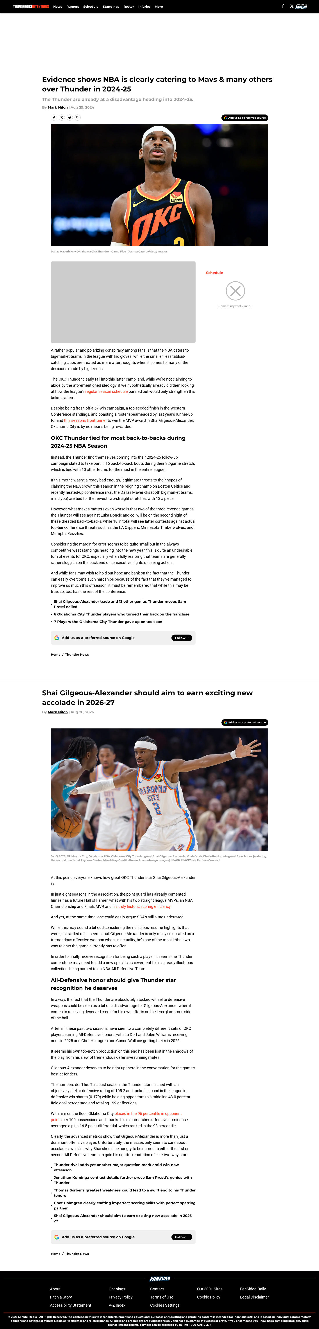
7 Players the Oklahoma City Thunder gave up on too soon (108, 622)
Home (56, 654)
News (57, 7)
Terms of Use (161, 1297)
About (55, 1289)
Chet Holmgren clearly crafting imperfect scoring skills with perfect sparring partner (125, 1205)
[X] (292, 6)
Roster (129, 7)
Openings (117, 1289)
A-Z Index (117, 1305)
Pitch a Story (61, 1297)
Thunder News (77, 654)
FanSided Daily (253, 1289)
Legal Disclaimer (254, 1297)
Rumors (72, 7)
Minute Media (27, 1316)
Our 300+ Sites (210, 1289)
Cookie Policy (208, 1297)
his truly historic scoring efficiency (141, 906)
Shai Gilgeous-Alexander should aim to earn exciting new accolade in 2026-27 (123, 1218)
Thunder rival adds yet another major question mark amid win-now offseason (116, 1167)
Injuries (144, 7)
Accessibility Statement (70, 1305)
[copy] (78, 117)
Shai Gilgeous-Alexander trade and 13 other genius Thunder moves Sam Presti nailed (120, 604)
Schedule (90, 7)
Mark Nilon (58, 107)
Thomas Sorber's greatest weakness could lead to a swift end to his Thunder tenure (125, 1193)
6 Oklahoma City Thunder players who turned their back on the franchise (121, 614)
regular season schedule (106, 391)
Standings (111, 7)
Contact (157, 1289)
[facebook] (283, 6)
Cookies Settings (165, 1305)
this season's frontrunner (85, 420)
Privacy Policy (121, 1297)
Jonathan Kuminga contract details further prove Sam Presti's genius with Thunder (123, 1180)
